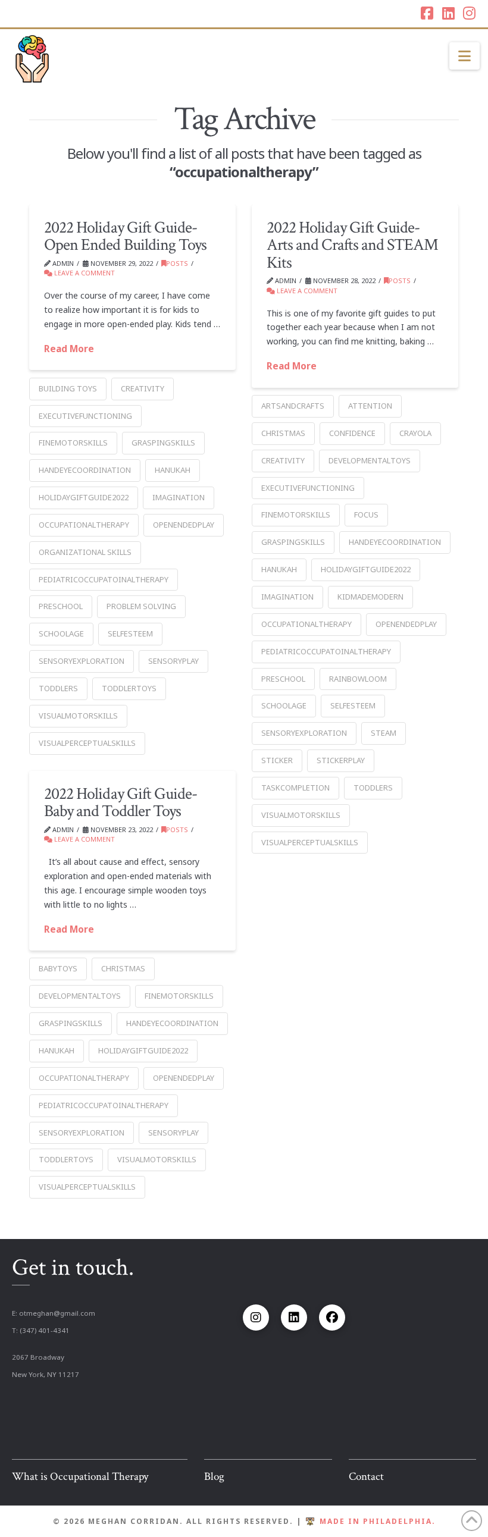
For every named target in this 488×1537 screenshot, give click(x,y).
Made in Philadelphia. (378, 1521)
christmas (283, 433)
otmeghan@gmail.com (57, 1313)
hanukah (172, 470)
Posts (177, 263)
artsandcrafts (292, 405)
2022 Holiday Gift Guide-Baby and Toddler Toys (120, 802)
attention (370, 405)
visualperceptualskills (87, 743)
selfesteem (130, 633)
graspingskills (163, 442)
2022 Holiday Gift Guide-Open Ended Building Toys (125, 236)
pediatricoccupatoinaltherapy (103, 579)
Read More (69, 349)
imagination (178, 497)
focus (366, 514)
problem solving (141, 606)
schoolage (61, 633)
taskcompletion (295, 787)
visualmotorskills (78, 715)
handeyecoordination (85, 470)
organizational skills (85, 552)
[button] (464, 56)
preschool (61, 606)
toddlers (58, 688)
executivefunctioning (85, 415)
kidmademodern (370, 596)
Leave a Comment (83, 272)
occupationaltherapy (84, 524)
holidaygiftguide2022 (84, 497)
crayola (415, 433)
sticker (277, 760)
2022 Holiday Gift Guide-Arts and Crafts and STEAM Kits (352, 245)
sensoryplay (173, 660)
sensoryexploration (81, 660)
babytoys (58, 968)
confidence (352, 433)
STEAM (383, 732)
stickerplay (341, 760)
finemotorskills (73, 442)
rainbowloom (358, 678)
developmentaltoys (370, 460)
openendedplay (183, 524)
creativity (142, 388)
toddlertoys (129, 688)
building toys (68, 388)
